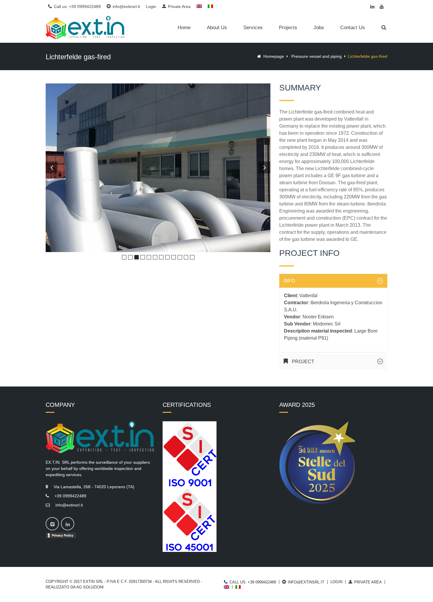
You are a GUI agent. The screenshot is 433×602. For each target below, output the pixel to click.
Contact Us (352, 27)
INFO (289, 280)
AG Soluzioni (90, 587)
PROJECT (302, 361)
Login (151, 6)
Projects (288, 27)
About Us (217, 27)
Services (253, 27)
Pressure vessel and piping (316, 56)
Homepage (273, 56)
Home (184, 27)
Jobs (318, 27)
